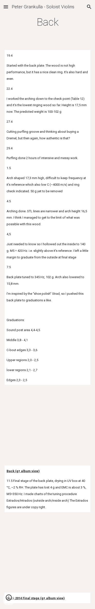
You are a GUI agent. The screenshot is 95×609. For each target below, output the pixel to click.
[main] (47, 22)
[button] (6, 6)
